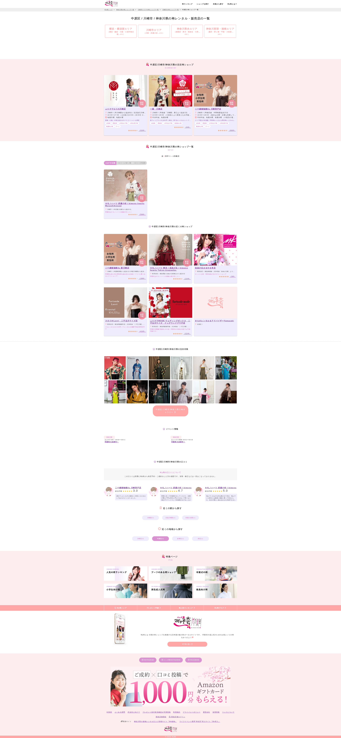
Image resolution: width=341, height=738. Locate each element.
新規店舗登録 (161, 717)
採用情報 (216, 712)
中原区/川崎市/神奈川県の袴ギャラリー (170, 410)
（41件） (142, 331)
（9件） (187, 127)
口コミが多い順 (125, 163)
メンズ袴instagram (171, 660)
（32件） (142, 130)
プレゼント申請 (153, 608)
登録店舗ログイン (178, 717)
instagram (148, 660)
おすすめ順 (110, 163)
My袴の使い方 (187, 644)
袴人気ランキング (186, 608)
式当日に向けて (134, 712)
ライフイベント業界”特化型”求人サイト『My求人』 (199, 721)
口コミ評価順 (140, 163)
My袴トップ (121, 608)
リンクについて (228, 712)
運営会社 (206, 712)
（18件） (142, 278)
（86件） (232, 130)
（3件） (233, 276)
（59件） (142, 214)
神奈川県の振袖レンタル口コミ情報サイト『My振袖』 (155, 721)
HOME (109, 712)
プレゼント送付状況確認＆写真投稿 (157, 712)
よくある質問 (120, 712)
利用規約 (176, 712)
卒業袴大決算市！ (112, 442)
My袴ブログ (219, 608)
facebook (194, 660)
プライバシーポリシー (191, 712)
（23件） (187, 279)
